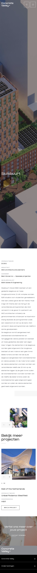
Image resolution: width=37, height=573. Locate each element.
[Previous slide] (4, 425)
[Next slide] (9, 425)
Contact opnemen (18, 535)
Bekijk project (10, 507)
